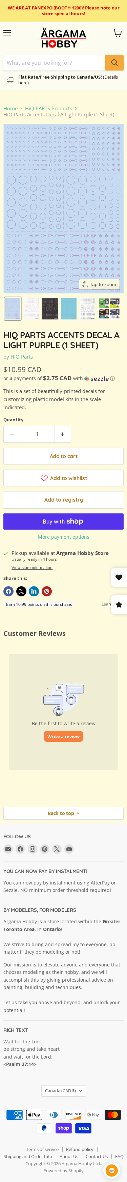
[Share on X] (21, 591)
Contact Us (97, 1156)
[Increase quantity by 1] (63, 434)
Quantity (13, 419)
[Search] (114, 63)
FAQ (119, 1156)
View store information (32, 567)
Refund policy (79, 1149)
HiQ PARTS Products (48, 108)
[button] (12, 308)
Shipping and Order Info (28, 1156)
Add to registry (63, 499)
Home (10, 108)
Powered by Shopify (63, 1170)
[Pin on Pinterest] (47, 591)
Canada (60, 1091)
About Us (69, 1156)
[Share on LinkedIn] (34, 591)
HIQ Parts (21, 356)
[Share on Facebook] (8, 591)
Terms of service (42, 1149)
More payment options (63, 537)
